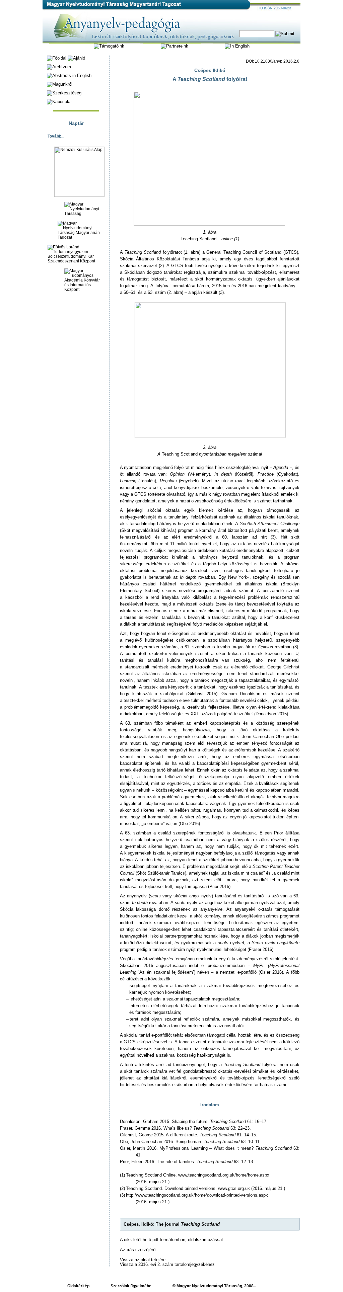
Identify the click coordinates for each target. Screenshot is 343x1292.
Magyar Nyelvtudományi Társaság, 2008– (216, 1286)
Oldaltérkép (78, 1286)
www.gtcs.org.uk (234, 1188)
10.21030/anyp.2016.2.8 (277, 61)
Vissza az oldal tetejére (142, 1259)
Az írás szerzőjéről (138, 1249)
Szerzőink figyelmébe (131, 1286)
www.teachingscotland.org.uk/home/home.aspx (223, 1175)
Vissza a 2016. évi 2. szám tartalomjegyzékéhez (167, 1264)
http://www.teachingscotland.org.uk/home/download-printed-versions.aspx (197, 1195)
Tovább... (56, 136)
